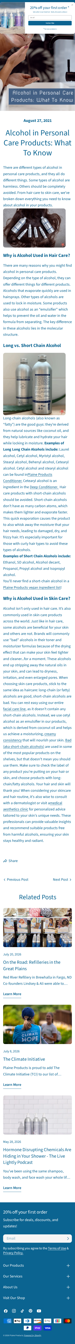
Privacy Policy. (13, 1252)
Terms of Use (57, 1248)
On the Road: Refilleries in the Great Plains (31, 965)
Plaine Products (16, 1335)
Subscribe (50, 23)
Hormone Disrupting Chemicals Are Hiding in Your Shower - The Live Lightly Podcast (37, 1156)
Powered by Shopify (32, 1335)
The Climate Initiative (24, 1059)
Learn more (12, 994)
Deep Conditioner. (44, 487)
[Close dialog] (72, 5)
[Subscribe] (67, 1238)
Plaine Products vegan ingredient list (32, 587)
